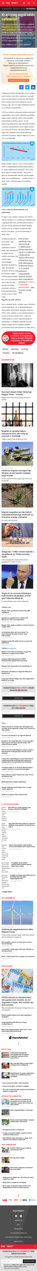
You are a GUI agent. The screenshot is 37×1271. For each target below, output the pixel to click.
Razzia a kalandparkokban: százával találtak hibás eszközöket (22, 1120)
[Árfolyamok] (29, 3)
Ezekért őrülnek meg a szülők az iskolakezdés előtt (20, 1149)
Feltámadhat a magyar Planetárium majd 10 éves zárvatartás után (18, 775)
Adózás (5, 349)
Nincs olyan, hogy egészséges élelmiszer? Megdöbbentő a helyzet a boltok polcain (17, 1186)
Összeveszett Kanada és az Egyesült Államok (16, 735)
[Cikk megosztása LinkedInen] (33, 87)
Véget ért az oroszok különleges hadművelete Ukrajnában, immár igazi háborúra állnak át (16, 596)
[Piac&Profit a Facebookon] (16, 1216)
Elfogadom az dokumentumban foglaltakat (19, 1266)
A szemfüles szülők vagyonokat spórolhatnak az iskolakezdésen (17, 950)
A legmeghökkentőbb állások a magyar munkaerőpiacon (14, 1023)
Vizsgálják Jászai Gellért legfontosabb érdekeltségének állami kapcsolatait (21, 864)
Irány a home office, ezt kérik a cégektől (16, 1086)
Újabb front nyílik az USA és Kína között (15, 794)
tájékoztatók (18, 1237)
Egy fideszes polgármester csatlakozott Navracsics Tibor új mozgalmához (15, 618)
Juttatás (24, 349)
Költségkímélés (17, 353)
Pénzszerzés (7, 966)
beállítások (28, 1237)
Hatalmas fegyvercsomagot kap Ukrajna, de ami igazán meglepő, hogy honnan (16, 473)
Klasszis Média (18, 1241)
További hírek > (7, 892)
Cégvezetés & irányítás (11, 1096)
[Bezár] (35, 1246)
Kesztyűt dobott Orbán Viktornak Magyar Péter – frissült (17, 393)
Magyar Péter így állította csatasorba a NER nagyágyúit (16, 611)
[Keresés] (33, 3)
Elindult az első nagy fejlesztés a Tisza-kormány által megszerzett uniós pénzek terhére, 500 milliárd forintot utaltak (17, 742)
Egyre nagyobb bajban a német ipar (21, 1110)
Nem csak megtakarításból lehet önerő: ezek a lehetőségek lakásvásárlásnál (17, 1030)
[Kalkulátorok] (24, 3)
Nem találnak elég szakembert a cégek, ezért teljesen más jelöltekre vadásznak (17, 1139)
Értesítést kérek (29, 1261)
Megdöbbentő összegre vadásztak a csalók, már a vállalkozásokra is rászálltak (22, 1074)
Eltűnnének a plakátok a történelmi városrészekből (21, 1168)
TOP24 (6, 607)
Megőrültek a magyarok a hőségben (14, 1182)
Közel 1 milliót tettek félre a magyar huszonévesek (18, 956)
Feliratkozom (18, 698)
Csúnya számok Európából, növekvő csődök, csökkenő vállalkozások (17, 1134)
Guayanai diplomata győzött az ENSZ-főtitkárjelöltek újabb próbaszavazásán (14, 659)
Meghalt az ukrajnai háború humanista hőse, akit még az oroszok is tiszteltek (15, 433)
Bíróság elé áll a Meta (17, 1158)
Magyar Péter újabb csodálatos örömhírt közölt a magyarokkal (18, 626)
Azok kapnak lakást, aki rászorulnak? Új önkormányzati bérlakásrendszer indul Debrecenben (15, 633)
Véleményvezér (8, 360)
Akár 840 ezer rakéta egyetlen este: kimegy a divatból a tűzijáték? (19, 808)
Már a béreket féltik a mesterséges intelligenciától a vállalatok (21, 1064)
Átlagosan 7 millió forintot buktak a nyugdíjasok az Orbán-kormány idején (18, 554)
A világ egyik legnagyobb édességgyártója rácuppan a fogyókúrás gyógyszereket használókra (19, 1055)
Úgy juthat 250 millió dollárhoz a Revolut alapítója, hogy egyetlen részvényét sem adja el (21, 825)
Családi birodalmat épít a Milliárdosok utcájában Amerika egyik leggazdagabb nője (22, 876)
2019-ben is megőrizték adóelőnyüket (27, 284)
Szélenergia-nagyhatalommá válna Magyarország (17, 930)
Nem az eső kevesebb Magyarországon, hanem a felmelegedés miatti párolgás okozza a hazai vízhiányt (18, 751)
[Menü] (3, 3)
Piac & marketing (9, 1145)
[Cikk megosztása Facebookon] (21, 87)
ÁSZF (18, 1224)
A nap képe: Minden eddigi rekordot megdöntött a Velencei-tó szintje (18, 679)
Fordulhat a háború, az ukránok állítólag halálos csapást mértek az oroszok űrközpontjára (17, 768)
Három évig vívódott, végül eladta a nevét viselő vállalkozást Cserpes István (22, 846)
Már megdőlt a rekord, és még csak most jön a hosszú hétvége (17, 943)
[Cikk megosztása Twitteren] (27, 87)
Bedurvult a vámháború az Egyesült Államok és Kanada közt (17, 672)
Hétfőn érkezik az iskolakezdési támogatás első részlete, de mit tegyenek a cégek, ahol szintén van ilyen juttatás (18, 728)
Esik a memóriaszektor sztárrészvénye (16, 1083)
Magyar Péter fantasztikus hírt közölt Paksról (17, 666)
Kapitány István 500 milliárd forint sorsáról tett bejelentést (17, 642)
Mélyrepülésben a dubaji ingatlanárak (14, 782)
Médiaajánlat (18, 1229)
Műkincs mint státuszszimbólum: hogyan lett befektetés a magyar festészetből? (16, 652)
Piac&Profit (25, 45)
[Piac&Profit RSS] (21, 1216)
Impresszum (18, 1220)
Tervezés (6, 353)
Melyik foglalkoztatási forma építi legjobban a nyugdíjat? (17, 1016)
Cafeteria (14, 349)
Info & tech (6, 1049)
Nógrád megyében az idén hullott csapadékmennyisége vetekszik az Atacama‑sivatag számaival (17, 514)
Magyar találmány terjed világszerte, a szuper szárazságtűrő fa (17, 788)
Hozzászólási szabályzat (18, 1233)
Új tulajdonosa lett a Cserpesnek (13, 1130)
